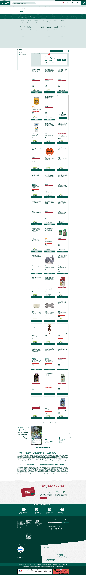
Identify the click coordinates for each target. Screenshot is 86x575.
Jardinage (36, 522)
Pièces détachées (55, 564)
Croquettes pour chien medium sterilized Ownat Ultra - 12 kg (35, 386)
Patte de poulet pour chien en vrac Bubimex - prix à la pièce (49, 409)
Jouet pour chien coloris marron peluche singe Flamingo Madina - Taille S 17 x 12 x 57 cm (49, 337)
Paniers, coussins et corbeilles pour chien (49, 27)
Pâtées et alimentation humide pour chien (29, 27)
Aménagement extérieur (38, 523)
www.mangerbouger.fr (39, 566)
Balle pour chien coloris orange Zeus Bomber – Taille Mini (49, 159)
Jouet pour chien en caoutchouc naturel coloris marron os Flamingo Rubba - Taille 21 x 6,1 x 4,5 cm (36, 240)
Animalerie (21, 8)
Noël (35, 528)
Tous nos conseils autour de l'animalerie (43, 447)
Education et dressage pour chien (42, 45)
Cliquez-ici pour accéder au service (50, 560)
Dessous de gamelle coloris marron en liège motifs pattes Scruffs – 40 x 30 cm (49, 135)
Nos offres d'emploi (20, 528)
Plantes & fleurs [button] (22, 6)
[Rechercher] (34, 3)
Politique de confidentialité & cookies (46, 564)
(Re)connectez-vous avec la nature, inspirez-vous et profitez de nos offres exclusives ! (55, 519)
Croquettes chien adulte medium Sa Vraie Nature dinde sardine (62, 83)
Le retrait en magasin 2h (29, 528)
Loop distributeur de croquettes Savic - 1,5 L (36, 267)
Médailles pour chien (29, 35)
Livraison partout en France (49, 512)
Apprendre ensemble (82, 0)
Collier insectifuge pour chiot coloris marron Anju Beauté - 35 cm (62, 213)
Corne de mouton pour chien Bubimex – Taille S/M (63, 313)
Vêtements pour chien (36, 35)
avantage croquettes (62, 460)
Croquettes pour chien (22, 26)
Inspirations (61, 0)
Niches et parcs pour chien (62, 26)
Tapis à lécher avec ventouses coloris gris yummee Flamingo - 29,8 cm (49, 313)
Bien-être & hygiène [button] (80, 6)
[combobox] (23, 3)
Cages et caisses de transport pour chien (56, 27)
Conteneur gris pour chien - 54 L (36, 288)
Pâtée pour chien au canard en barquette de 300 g (35, 187)
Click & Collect (37, 512)
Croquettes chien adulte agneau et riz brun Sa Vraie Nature (62, 242)
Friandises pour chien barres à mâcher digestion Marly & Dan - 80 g (49, 241)
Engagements (77, 0)
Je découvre (63, 117)
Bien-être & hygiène (37, 527)
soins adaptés (58, 471)
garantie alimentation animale (25, 460)
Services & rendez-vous (72, 0)
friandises (30, 456)
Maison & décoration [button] (64, 6)
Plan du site (59, 564)
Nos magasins (28, 522)
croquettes (24, 456)
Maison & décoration (38, 524)
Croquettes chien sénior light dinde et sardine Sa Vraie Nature (36, 161)
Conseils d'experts (66, 0)
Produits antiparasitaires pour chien (62, 36)
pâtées (27, 456)
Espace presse (19, 526)
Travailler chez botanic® (20, 527)
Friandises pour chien (36, 26)
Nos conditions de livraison (29, 527)
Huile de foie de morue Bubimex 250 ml (36, 212)
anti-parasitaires (19, 472)
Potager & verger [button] (30, 6)
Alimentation (37, 526)
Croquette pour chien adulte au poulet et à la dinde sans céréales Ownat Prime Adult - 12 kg (62, 387)
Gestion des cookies (64, 564)
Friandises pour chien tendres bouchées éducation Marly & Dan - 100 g (36, 109)
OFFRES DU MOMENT (6, 6)
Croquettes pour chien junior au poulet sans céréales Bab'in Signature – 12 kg (62, 136)
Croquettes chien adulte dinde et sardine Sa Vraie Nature (49, 110)
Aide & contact (57, 0)
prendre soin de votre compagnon (26, 467)
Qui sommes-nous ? (20, 521)
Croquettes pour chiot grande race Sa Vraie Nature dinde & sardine (36, 83)
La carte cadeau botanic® (29, 532)
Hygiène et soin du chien (55, 35)
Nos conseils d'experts (29, 525)
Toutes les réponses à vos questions (49, 551)
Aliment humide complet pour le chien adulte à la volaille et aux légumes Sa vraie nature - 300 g (36, 361)
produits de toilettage (38, 471)
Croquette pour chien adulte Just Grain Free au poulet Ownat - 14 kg (62, 362)
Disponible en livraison (23, 54)
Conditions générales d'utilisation (31, 564)
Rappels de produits (29, 535)
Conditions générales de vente (22, 564)
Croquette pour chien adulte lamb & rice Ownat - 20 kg (36, 410)
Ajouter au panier (36, 92)
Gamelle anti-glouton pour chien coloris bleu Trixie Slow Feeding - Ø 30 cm (62, 267)
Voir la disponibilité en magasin (57, 51)
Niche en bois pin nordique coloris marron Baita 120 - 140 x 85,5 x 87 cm (62, 186)
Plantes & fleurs (37, 520)
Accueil (18, 8)
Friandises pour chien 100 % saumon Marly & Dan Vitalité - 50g (49, 385)
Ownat (28, 459)
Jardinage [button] (38, 6)
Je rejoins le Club (43, 498)
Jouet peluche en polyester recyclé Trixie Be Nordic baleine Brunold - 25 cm (49, 267)
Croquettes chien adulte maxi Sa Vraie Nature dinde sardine (49, 215)
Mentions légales (39, 564)
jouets (45, 470)
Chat (64, 59)
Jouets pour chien (42, 35)
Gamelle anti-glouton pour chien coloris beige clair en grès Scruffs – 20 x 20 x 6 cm (49, 289)
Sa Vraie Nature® (47, 457)
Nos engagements (19, 522)
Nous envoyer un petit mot (62, 551)
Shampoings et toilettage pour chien (49, 36)
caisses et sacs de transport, (45, 475)
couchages (60, 468)
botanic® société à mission (21, 523)
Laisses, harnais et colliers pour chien (23, 36)
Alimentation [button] (72, 6)
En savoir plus (34, 442)
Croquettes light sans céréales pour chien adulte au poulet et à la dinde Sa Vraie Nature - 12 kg (49, 84)
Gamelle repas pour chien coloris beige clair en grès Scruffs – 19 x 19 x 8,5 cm (36, 313)
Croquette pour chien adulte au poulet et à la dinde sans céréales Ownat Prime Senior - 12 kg (62, 411)
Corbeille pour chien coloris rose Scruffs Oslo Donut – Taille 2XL (62, 336)
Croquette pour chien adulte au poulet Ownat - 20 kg (62, 290)
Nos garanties (28, 526)
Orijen (25, 459)
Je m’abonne (65, 522)
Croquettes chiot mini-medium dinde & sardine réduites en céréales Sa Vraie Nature (49, 188)
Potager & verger (37, 521)
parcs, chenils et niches (50, 469)
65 (52, 422)
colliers (61, 475)
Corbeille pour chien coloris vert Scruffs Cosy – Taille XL (62, 159)
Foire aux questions (28, 537)
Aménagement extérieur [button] (47, 6)
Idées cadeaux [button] (14, 6)
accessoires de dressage (53, 473)
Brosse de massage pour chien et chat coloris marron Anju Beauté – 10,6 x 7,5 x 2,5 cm (36, 337)
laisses (59, 475)
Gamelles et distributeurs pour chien (42, 27)
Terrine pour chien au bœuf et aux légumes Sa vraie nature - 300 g (49, 361)
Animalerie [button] (55, 6)
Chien (59, 59)
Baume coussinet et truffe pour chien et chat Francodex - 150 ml (36, 135)
